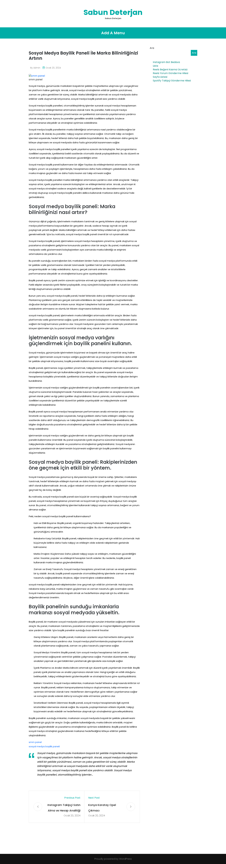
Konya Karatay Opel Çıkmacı (102, 807)
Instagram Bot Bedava (166, 62)
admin (36, 67)
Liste (155, 66)
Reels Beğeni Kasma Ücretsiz (170, 69)
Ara (152, 48)
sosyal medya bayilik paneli (44, 746)
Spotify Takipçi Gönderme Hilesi (172, 80)
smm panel (35, 742)
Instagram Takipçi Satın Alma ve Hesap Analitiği (64, 807)
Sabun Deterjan (113, 12)
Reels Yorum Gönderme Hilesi (170, 73)
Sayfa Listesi (160, 77)
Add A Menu (113, 33)
